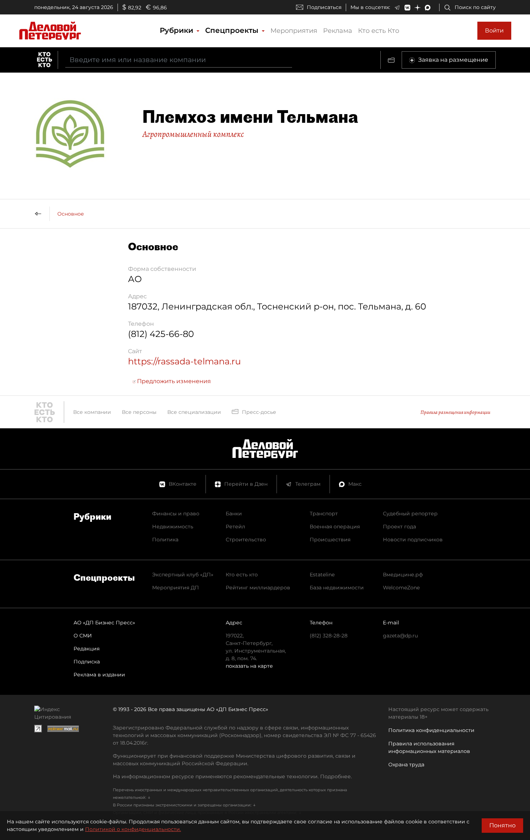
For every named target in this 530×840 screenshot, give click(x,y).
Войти (494, 30)
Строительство (246, 539)
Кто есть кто (242, 574)
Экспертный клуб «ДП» (182, 574)
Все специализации (194, 412)
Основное (70, 214)
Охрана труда (406, 764)
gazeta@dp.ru (400, 635)
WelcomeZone (401, 587)
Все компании (92, 412)
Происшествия (330, 539)
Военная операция (335, 526)
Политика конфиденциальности (431, 730)
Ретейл (235, 526)
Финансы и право (175, 513)
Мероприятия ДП (175, 587)
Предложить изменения (173, 381)
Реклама (337, 31)
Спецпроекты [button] (233, 30)
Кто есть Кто (378, 31)
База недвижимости (337, 587)
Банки (234, 513)
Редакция (87, 648)
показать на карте (249, 666)
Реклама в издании (99, 674)
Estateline (322, 574)
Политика (165, 539)
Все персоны (139, 412)
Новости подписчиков (413, 539)
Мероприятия (293, 31)
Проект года (399, 526)
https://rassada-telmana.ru (184, 361)
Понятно (502, 825)
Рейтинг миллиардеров (258, 587)
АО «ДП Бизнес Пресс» (104, 622)
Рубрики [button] (177, 30)
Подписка (87, 661)
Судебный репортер (410, 513)
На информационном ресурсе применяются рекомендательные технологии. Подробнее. (232, 776)
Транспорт (324, 513)
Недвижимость (172, 526)
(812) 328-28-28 (329, 635)
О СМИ (83, 635)
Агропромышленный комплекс (193, 134)
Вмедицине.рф (403, 574)
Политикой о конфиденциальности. (133, 829)
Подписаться (324, 7)
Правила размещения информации (455, 412)
